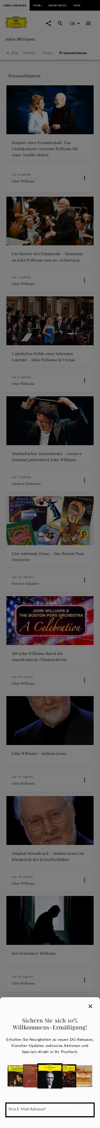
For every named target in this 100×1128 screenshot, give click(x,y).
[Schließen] (90, 1006)
